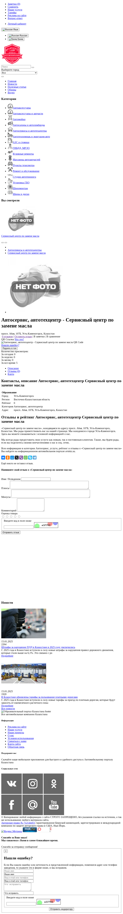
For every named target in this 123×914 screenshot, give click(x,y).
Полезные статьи (17, 87)
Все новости (8, 708)
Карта (11, 374)
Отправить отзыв (11, 532)
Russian (23, 35)
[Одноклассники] (8, 457)
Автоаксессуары (22, 107)
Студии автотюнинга (24, 176)
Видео (11, 92)
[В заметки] (5, 242)
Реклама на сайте (17, 726)
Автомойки (19, 119)
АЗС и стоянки (21, 142)
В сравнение (53, 336)
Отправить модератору (61, 909)
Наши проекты (16, 732)
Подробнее (7, 655)
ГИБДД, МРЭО (21, 148)
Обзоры (12, 89)
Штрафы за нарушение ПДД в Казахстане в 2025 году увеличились (38, 647)
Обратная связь (16, 747)
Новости (12, 84)
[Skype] (30, 457)
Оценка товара (9, 513)
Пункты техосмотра (23, 165)
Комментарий (8, 510)
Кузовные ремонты (23, 153)
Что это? (19, 339)
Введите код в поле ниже (17, 520)
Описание (13, 368)
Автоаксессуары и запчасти (28, 113)
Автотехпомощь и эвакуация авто (31, 136)
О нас (11, 735)
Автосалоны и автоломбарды (29, 125)
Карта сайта (14, 744)
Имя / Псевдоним (10, 479)
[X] (17, 457)
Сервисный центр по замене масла (20, 236)
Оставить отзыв (23, 336)
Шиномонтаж (20, 188)
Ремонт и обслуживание (26, 171)
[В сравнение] (2, 242)
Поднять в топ (9, 348)
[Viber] (21, 457)
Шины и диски (21, 194)
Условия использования (21, 738)
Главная (12, 81)
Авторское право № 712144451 (18, 822)
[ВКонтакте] (3, 457)
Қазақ (20, 39)
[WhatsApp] (26, 457)
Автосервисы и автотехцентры (30, 130)
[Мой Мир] (12, 457)
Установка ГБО (21, 182)
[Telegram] (35, 457)
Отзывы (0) (14, 371)
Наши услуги (15, 729)
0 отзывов (7, 336)
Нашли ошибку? (10, 345)
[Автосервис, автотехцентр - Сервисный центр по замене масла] (36, 312)
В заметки (39, 336)
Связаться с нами (17, 741)
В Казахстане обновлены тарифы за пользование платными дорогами (39, 697)
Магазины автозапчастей (26, 159)
